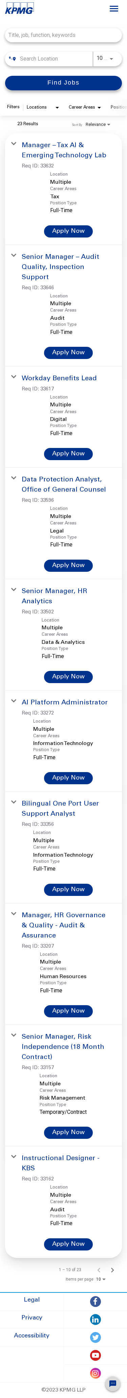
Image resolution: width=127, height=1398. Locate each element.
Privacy (31, 1318)
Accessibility (31, 1336)
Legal (32, 1300)
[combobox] (60, 35)
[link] (63, 189)
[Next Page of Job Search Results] (112, 1270)
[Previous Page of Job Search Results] (99, 1270)
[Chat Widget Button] (112, 1383)
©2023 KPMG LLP (63, 1390)
